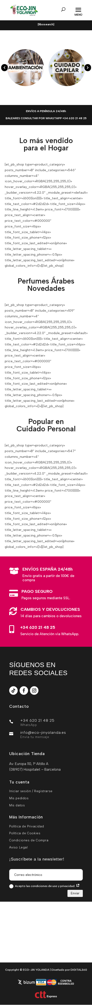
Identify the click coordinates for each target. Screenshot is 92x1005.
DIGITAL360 (79, 969)
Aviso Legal (18, 847)
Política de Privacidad (26, 826)
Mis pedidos (19, 798)
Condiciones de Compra (29, 840)
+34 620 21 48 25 (37, 627)
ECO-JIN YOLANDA (36, 969)
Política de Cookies (24, 833)
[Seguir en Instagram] (34, 690)
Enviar (75, 893)
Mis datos (17, 805)
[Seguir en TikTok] (13, 690)
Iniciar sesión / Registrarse (31, 791)
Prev (4, 67)
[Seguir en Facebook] (24, 690)
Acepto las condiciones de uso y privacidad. (45, 886)
